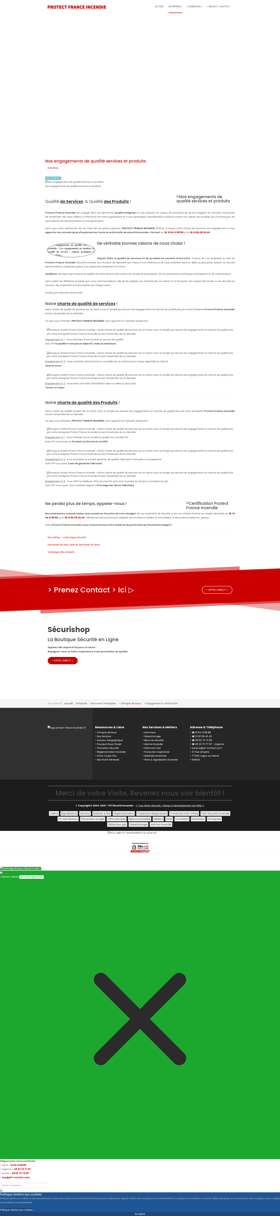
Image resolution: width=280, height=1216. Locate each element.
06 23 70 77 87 (22, 1169)
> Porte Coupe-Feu (106, 755)
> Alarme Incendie (152, 744)
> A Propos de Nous (106, 732)
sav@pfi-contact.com (16, 1177)
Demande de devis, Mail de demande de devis (74, 544)
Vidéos (54, 813)
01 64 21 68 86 (175, 232)
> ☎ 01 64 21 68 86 (200, 732)
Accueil (159, 6)
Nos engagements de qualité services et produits (95, 161)
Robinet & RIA (101, 813)
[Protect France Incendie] (77, 7)
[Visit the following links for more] (61, 737)
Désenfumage (138, 824)
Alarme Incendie (161, 824)
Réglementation (123, 813)
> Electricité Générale (107, 759)
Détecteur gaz (117, 824)
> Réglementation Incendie (110, 752)
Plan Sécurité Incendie (215, 813)
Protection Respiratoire (152, 813)
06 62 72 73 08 (20, 1173)
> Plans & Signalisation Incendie (160, 759)
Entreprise (53, 178)
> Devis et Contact (218, 6)
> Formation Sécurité (107, 748)
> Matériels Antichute (154, 755)
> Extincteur (149, 732)
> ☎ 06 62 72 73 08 (201, 740)
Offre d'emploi (116, 819)
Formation (182, 819)
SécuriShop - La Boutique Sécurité (67, 537)
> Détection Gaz (151, 748)
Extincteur (198, 819)
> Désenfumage (151, 736)
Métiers (158, 819)
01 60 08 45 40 (201, 232)
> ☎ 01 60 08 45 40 (201, 736)
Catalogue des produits (61, 552)
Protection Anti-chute (184, 813)
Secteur (85, 813)
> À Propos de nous (130, 703)
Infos (169, 819)
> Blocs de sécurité (153, 740)
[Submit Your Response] (1, 1190)
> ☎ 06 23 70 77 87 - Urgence (207, 744)
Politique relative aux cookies (16, 1209)
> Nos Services (103, 736)
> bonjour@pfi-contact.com (206, 748)
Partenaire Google (92, 819)
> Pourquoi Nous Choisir (108, 744)
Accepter (140, 1214)
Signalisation (69, 813)
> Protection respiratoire (156, 752)
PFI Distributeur (68, 819)
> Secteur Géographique (109, 740)
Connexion (193, 6)
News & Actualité (139, 819)
